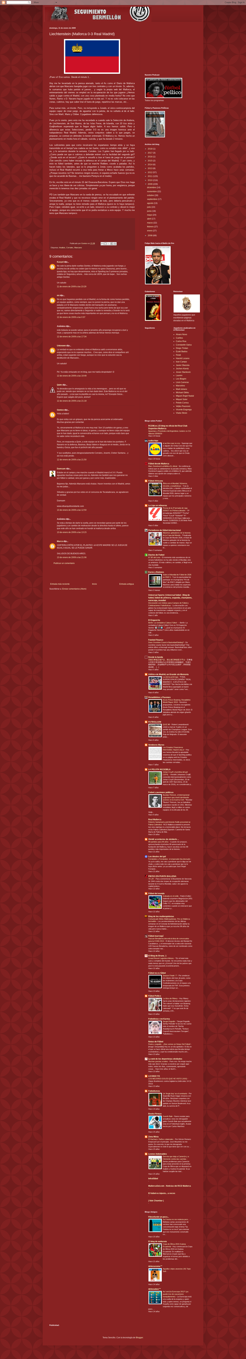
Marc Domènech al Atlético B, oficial (163, 466)
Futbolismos (154, 1091)
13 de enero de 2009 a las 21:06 (72, 557)
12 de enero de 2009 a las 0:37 (71, 317)
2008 (150, 235)
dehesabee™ (154, 1289)
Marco (60, 541)
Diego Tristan (182, 348)
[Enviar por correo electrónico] (102, 243)
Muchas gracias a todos (158, 1061)
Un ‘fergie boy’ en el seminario (175, 1094)
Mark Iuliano (181, 389)
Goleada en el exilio (171, 896)
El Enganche (154, 620)
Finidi (178, 355)
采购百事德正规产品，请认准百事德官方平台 (167, 660)
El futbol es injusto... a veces (161, 1193)
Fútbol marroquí (155, 936)
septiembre (152, 199)
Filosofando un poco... (158, 1217)
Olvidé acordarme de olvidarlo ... (163, 839)
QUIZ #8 (166, 724)
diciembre (152, 187)
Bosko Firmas (155, 1114)
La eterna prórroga (171, 677)
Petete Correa (182, 403)
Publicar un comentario (64, 563)
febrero (150, 226)
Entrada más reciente (60, 584)
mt (58, 295)
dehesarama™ (155, 1266)
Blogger (139, 1337)
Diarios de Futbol (156, 555)
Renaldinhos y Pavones (159, 697)
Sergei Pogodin (169, 1021)
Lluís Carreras (182, 382)
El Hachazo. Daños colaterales (161, 1139)
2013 (150, 168)
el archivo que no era (171, 443)
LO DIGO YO (154, 1076)
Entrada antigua (126, 584)
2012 (150, 172)
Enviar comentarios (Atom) (74, 589)
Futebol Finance (155, 640)
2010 (150, 180)
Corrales (69, 248)
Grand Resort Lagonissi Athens (161, 958)
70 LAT (151, 879)
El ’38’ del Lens (154, 557)
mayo (150, 215)
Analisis (62, 248)
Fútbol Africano (155, 481)
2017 (150, 153)
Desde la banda (155, 657)
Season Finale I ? (170, 976)
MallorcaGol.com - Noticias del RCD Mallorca (169, 1186)
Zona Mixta (153, 1137)
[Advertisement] (92, 574)
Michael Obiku (182, 392)
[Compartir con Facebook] (111, 243)
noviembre (152, 191)
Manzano (78, 248)
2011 (150, 176)
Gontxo (84, 243)
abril (149, 219)
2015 (150, 161)
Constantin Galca (184, 345)
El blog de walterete (157, 1241)
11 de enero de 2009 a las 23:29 (71, 286)
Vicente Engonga (184, 409)
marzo (150, 223)
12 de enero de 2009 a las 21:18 (72, 401)
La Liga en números (157, 505)
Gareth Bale (168, 1116)
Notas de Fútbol (155, 1041)
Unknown (61, 345)
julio (149, 207)
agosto (150, 203)
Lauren (179, 375)
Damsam (61, 469)
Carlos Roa (181, 341)
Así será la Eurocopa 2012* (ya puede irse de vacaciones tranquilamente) (175, 1294)
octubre (150, 195)
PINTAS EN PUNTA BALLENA (162, 876)
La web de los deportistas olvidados (165, 1059)
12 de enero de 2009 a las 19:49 (72, 376)
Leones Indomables (157, 1154)
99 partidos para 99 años (158, 842)
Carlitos (179, 338)
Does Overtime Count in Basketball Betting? (166, 642)
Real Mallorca (154, 819)
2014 (150, 164)
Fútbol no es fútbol (157, 973)
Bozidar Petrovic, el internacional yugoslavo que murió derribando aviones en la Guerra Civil (176, 797)
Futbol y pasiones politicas (161, 792)
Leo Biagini (181, 379)
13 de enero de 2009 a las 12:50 (72, 510)
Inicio (94, 584)
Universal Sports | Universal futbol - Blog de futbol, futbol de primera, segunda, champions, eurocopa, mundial (170, 598)
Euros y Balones (156, 572)
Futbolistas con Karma (159, 1019)
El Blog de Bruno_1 (157, 956)
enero (150, 230)
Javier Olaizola (182, 365)
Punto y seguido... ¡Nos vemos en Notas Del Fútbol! (169, 1044)
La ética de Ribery (170, 998)
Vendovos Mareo (156, 745)
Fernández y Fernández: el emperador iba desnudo (169, 859)
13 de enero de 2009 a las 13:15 (72, 532)
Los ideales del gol (157, 856)
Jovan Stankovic (183, 372)
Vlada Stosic (181, 413)
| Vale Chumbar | (156, 1200)
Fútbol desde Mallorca (158, 463)
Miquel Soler (181, 399)
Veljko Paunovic (183, 406)
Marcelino (180, 385)
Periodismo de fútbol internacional (164, 530)
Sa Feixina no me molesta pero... (176, 1219)
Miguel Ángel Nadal (185, 396)
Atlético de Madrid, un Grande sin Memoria (168, 674)
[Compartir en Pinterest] (115, 243)
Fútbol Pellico (154, 996)
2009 (150, 184)
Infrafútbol (153, 1178)
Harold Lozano (182, 358)
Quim (59, 385)
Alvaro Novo (181, 334)
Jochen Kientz (182, 368)
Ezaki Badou (181, 351)
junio (149, 211)
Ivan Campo (181, 362)
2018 (150, 149)
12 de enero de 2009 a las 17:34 (72, 336)
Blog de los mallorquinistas (161, 916)
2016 (150, 157)
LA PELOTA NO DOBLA (159, 769)
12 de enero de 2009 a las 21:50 (72, 459)
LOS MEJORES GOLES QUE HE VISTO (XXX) (168, 1079)
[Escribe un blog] (105, 243)
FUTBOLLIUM (154, 722)
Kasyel (60, 262)
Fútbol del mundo (156, 893)
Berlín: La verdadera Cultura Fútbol (162, 623)
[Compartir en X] (108, 243)
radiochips (153, 441)
